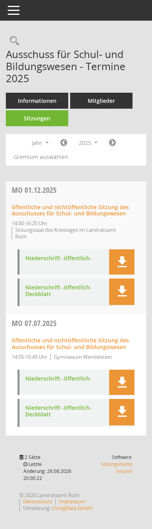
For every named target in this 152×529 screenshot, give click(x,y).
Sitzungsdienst (117, 467)
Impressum (72, 501)
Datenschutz (37, 501)
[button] (121, 262)
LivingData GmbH (72, 507)
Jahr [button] (38, 142)
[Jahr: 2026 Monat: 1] (112, 143)
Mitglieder (101, 100)
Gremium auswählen (41, 156)
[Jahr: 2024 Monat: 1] (64, 143)
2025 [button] (86, 142)
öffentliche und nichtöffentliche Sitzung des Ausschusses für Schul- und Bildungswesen (70, 210)
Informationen (37, 100)
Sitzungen (37, 118)
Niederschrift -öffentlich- (58, 258)
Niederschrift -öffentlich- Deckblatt (58, 291)
